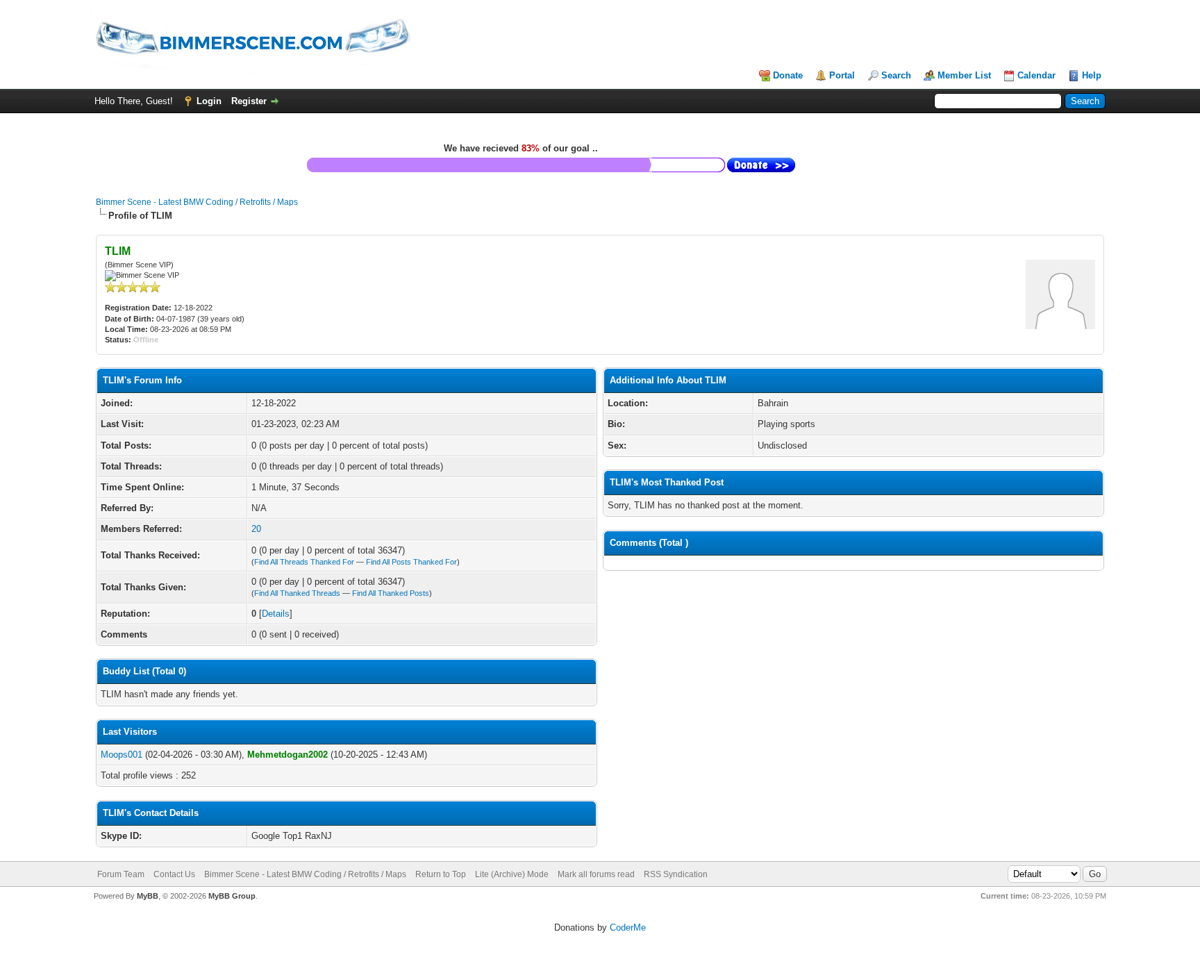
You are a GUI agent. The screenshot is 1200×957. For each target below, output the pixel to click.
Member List (964, 75)
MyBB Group (232, 896)
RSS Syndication (676, 874)
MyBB (147, 896)
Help (1091, 75)
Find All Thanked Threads (297, 593)
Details (276, 613)
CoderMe (628, 927)
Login (209, 101)
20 (256, 529)
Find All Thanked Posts (390, 593)
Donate (788, 75)
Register (249, 101)
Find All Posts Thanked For (411, 562)
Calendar (1036, 75)
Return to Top (440, 874)
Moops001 (121, 754)
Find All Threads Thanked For (304, 562)
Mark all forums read (596, 874)
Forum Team (120, 874)
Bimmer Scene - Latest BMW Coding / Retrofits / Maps (197, 202)
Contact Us (174, 874)
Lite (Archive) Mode (512, 874)
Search (896, 75)
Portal (842, 75)
